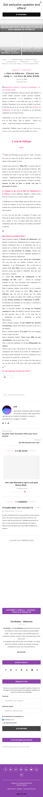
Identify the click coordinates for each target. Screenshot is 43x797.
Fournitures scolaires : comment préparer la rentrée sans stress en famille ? (32, 49)
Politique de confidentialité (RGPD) (21, 783)
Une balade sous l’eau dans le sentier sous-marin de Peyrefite (21, 28)
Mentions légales (22, 785)
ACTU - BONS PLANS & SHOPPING (14, 395)
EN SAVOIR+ (21, 652)
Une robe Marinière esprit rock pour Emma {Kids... (21, 483)
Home (4, 59)
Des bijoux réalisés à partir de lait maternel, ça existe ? (10, 51)
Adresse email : (8, 706)
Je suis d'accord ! (10, 723)
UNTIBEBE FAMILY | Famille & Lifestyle (24, 59)
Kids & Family (11, 62)
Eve (25, 79)
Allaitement (24, 62)
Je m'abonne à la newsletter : (13, 716)
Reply (39, 507)
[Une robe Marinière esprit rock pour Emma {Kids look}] (21, 467)
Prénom (5, 696)
